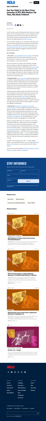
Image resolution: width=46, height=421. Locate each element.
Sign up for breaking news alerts (31, 148)
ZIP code (9, 180)
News (19, 392)
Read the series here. (27, 39)
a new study (25, 96)
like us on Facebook (23, 150)
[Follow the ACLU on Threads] (21, 372)
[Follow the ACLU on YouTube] (11, 372)
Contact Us (9, 385)
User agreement (10, 408)
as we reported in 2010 (12, 129)
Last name (23, 170)
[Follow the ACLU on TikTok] (18, 372)
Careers (8, 382)
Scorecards (20, 397)
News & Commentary (12, 7)
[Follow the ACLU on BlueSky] (25, 372)
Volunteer (33, 390)
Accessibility (32, 408)
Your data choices (25, 408)
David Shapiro (9, 22)
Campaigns (20, 382)
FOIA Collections (22, 387)
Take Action (33, 387)
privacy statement (10, 186)
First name (10, 170)
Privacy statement (17, 408)
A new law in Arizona (22, 78)
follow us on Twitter (11, 150)
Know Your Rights (22, 390)
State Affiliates (10, 392)
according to (13, 116)
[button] (20, 25)
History (8, 390)
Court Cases (20, 385)
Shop (32, 385)
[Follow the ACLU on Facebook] (8, 372)
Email (9, 175)
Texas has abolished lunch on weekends (22, 55)
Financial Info (10, 387)
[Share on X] (18, 25)
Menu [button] (31, 2)
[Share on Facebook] (15, 25)
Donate (36, 2)
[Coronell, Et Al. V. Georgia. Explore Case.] (23, 341)
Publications (21, 395)
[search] (37, 413)
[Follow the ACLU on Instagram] (15, 372)
